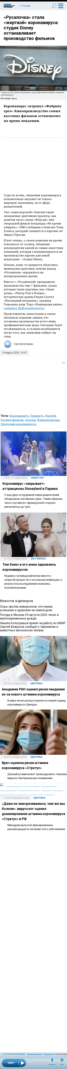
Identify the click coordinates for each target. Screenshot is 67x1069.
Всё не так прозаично (16, 1054)
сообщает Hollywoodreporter (24, 308)
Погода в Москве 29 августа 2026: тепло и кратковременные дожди (29, 616)
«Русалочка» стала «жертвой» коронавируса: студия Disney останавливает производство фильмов (31, 28)
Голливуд (37, 416)
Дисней (50, 416)
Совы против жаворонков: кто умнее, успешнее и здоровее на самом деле (26, 608)
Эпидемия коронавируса (18, 424)
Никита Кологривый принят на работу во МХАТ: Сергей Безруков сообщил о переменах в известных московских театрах (33, 626)
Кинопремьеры (48, 420)
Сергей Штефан (23, 343)
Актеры (30, 420)
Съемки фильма (12, 420)
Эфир (62, 1064)
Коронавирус (19, 416)
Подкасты (52, 1064)
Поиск (54, 5)
